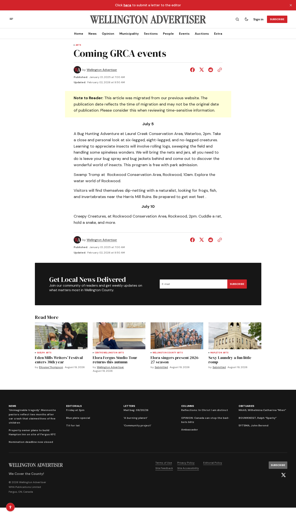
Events (184, 34)
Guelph (41, 353)
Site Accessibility (188, 468)
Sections (151, 34)
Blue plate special (78, 418)
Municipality (129, 34)
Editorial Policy (212, 462)
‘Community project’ (137, 425)
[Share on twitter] (201, 70)
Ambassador (189, 429)
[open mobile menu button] (11, 19)
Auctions (202, 34)
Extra (218, 34)
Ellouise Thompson (51, 367)
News (92, 34)
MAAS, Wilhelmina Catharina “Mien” (262, 410)
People (168, 34)
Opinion (108, 34)
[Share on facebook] (193, 70)
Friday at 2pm (75, 410)
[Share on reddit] (210, 70)
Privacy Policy (186, 462)
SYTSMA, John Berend (253, 425)
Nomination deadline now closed (31, 442)
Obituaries (246, 406)
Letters (129, 406)
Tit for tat (73, 425)
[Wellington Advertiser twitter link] (283, 475)
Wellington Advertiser (102, 70)
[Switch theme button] (246, 19)
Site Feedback (164, 468)
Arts (78, 45)
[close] (290, 5)
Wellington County (164, 353)
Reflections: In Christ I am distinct (204, 410)
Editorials (74, 406)
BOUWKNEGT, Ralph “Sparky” (257, 418)
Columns (187, 406)
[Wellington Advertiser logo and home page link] (148, 19)
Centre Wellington (106, 353)
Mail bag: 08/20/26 (136, 410)
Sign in (258, 19)
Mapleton (216, 353)
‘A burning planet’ (136, 418)
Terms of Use (163, 462)
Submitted (161, 367)
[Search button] (237, 19)
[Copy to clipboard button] (219, 70)
